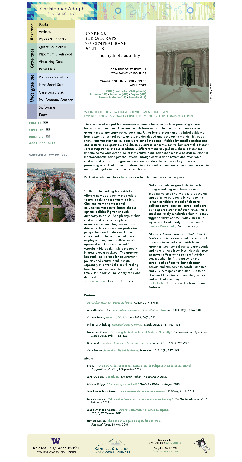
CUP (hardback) (116, 91)
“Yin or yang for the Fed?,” (123, 384)
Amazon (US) (98, 94)
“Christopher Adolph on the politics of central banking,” (141, 399)
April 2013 (138, 85)
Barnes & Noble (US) (112, 97)
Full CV (35, 123)
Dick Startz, (156, 283)
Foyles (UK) (138, 94)
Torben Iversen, (95, 281)
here (124, 177)
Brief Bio (36, 137)
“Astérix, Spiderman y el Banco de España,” (144, 410)
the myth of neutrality (119, 56)
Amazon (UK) (119, 94)
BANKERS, (95, 34)
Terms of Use (170, 451)
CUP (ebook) (137, 91)
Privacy (156, 451)
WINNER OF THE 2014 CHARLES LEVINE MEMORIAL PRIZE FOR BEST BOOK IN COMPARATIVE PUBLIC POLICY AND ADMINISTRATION (138, 114)
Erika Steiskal (173, 442)
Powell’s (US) (137, 97)
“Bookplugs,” (112, 376)
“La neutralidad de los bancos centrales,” (142, 391)
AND (88, 43)
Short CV (36, 130)
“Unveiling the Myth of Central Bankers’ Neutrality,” (141, 332)
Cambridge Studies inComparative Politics (128, 71)
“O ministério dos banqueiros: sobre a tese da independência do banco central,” (145, 366)
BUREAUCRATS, (101, 39)
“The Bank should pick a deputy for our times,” (134, 421)
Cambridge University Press (123, 81)
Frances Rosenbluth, (162, 226)
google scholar (42, 143)
